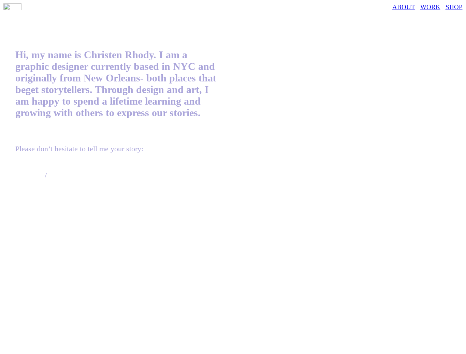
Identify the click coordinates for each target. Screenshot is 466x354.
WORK (430, 7)
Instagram (30, 184)
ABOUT (403, 7)
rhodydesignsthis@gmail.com (60, 166)
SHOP (454, 7)
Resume (61, 175)
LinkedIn (29, 175)
